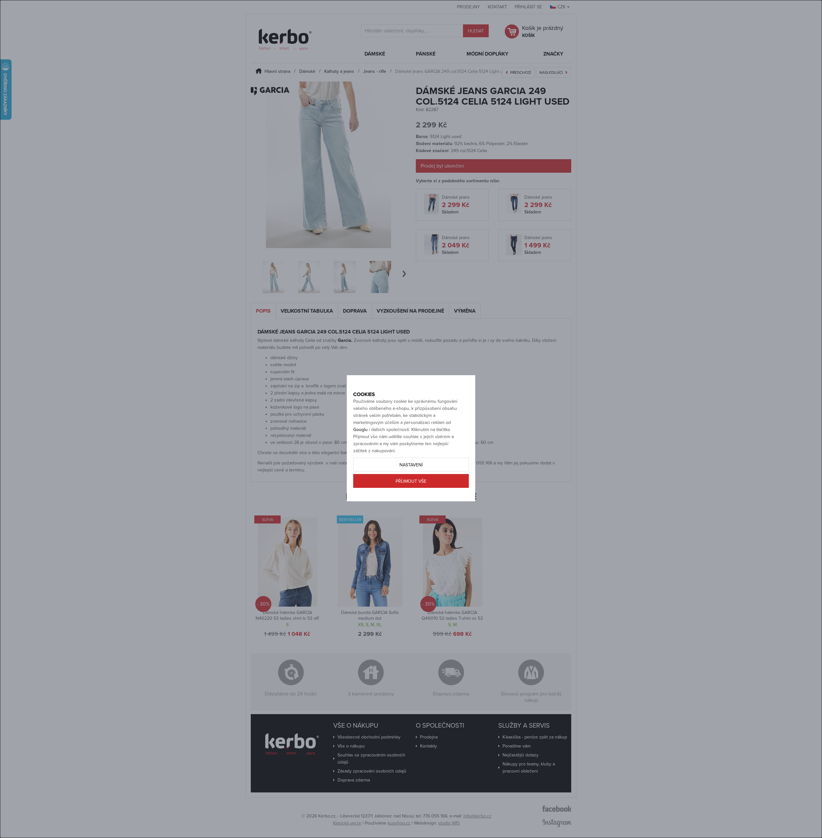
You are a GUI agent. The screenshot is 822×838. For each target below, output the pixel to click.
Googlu (360, 429)
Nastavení (411, 465)
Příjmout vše (411, 481)
